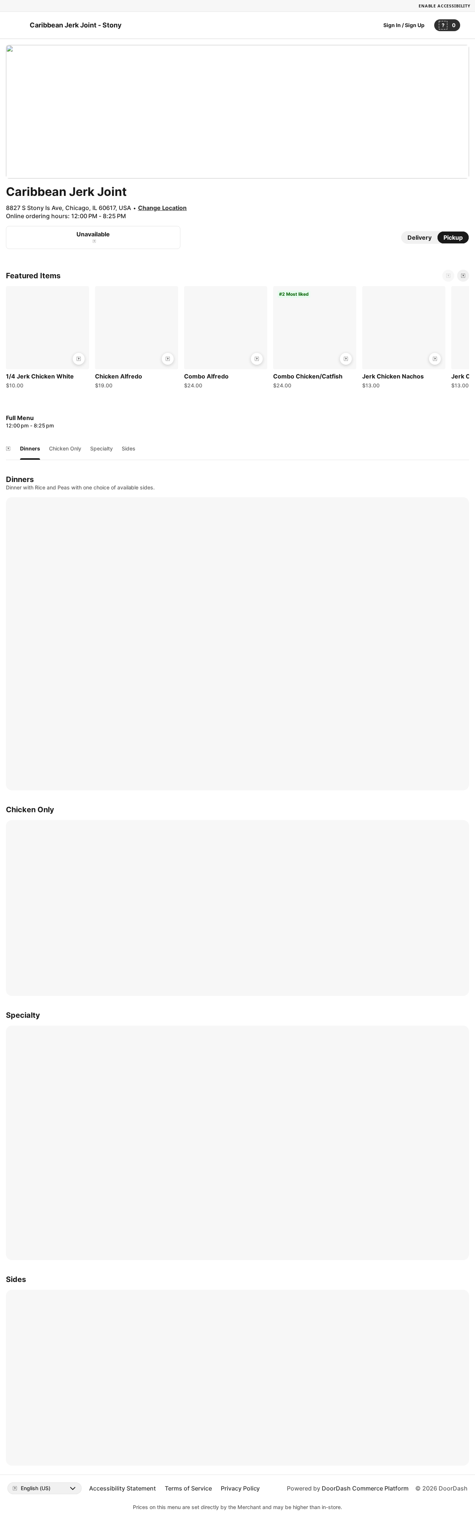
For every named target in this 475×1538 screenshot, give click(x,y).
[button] (47, 339)
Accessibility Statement (122, 1488)
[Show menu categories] (8, 449)
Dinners (30, 448)
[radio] (420, 237)
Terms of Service (188, 1488)
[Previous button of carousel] (448, 276)
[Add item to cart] (79, 359)
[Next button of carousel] (463, 276)
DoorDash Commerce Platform (365, 1488)
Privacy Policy (240, 1488)
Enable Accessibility (445, 6)
